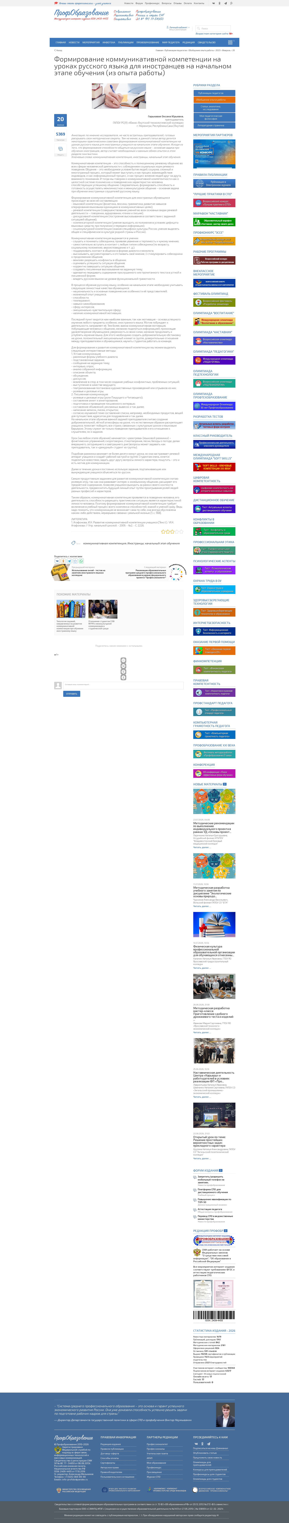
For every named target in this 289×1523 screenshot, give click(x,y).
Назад (59, 50)
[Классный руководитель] (214, 444)
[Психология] (214, 569)
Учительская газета (157, 1453)
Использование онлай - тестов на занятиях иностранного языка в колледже (88, 572)
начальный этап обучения (162, 543)
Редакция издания (111, 1444)
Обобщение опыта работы (210, 99)
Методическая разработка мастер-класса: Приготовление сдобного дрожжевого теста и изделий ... (213, 1013)
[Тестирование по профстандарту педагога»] (214, 711)
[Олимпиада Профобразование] (214, 405)
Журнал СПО (153, 1476)
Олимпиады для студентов (207, 1478)
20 (233, 50)
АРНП (149, 1458)
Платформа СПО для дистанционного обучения (213, 1191)
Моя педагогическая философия (210, 117)
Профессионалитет (157, 1444)
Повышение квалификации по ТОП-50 (214, 1200)
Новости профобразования (211, 1185)
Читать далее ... (202, 847)
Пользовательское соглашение (117, 1476)
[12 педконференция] (214, 773)
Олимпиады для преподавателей (202, 1463)
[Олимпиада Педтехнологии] (214, 382)
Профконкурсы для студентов (209, 1474)
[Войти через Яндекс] (123, 672)
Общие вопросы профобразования (215, 1211)
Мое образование (156, 1462)
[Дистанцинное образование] (214, 489)
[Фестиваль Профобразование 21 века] (214, 753)
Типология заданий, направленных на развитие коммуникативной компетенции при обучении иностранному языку (71, 616)
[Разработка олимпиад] (214, 302)
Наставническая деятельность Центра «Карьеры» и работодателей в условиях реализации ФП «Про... (213, 1077)
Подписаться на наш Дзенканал (210, 1448)
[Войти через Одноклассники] (123, 677)
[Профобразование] (214, 183)
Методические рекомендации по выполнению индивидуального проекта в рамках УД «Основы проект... (213, 827)
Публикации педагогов (210, 92)
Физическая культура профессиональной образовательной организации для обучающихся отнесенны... (214, 951)
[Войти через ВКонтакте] (123, 666)
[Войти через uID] (123, 660)
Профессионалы (156, 1448)
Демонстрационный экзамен (212, 1204)
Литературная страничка (210, 125)
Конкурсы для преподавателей (210, 1469)
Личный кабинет (178, 27)
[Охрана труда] (214, 589)
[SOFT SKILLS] (214, 466)
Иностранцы (135, 543)
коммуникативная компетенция (104, 543)
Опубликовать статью (205, 1452)
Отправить (71, 694)
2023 (218, 50)
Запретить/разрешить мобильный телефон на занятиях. (211, 1179)
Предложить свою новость (207, 1457)
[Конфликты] (214, 531)
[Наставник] (214, 221)
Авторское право (110, 1467)
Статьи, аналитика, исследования (211, 108)
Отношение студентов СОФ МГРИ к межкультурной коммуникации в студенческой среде (103, 614)
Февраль (226, 50)
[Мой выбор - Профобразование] (214, 260)
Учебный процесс (206, 1195)
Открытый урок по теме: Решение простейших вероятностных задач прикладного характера (209, 1141)
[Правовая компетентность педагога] (214, 692)
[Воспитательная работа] (214, 282)
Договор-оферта (110, 1453)
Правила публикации (112, 1448)
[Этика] (214, 550)
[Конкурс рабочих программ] (214, 240)
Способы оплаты (110, 1458)
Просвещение (154, 1472)
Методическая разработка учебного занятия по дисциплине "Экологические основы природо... (212, 892)
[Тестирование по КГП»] (214, 734)
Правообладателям (111, 1472)
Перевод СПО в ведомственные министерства (215, 1217)
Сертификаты (108, 1462)
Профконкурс (154, 1467)
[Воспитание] (214, 321)
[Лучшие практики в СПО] (214, 202)
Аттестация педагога (210, 1209)
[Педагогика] (214, 360)
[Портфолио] (214, 669)
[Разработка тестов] (214, 424)
